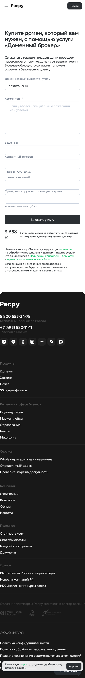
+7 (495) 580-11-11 (16, 327)
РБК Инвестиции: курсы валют (23, 586)
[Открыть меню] (6, 6)
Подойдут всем (11, 412)
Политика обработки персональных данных (33, 649)
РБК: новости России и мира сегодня (27, 573)
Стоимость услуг (12, 533)
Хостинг (6, 378)
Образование (10, 425)
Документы (8, 552)
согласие (66, 249)
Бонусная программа (16, 546)
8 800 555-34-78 (15, 316)
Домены (6, 371)
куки (24, 664)
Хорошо (74, 666)
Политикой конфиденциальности (52, 256)
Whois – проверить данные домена (26, 459)
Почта (4, 384)
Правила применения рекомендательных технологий (40, 655)
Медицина (8, 437)
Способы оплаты (13, 540)
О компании (9, 494)
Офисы (5, 506)
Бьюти (4, 431)
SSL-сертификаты (13, 390)
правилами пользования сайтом (28, 259)
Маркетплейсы (11, 418)
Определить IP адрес (16, 466)
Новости (6, 513)
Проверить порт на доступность (24, 472)
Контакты (7, 500)
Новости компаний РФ (17, 579)
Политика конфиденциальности (24, 643)
